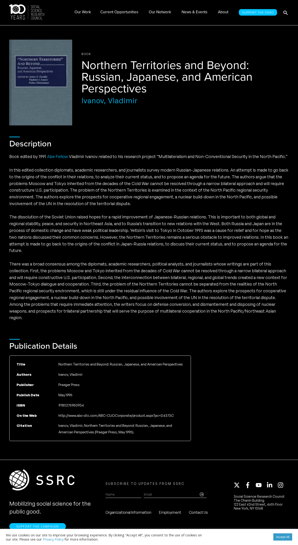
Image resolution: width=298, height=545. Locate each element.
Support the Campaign (37, 526)
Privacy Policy (53, 539)
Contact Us (198, 512)
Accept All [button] (282, 537)
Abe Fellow (57, 156)
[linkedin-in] (272, 485)
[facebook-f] (250, 485)
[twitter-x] (239, 485)
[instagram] (281, 485)
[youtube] (261, 485)
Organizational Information (128, 512)
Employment (170, 512)
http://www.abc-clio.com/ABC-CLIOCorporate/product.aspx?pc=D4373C (116, 415)
